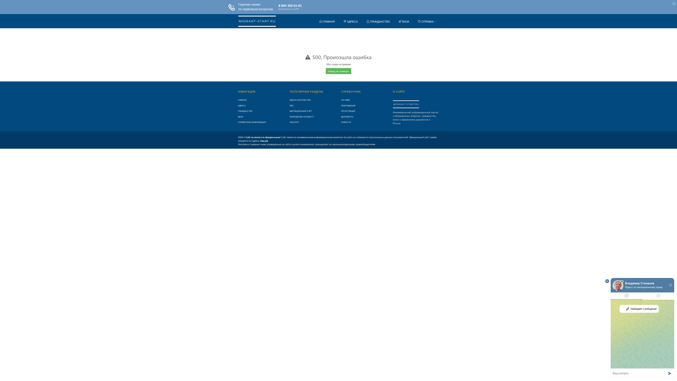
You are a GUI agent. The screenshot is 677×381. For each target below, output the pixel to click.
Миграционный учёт (301, 111)
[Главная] (257, 20)
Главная (242, 99)
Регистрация (348, 111)
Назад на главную (338, 71)
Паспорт (294, 122)
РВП (292, 105)
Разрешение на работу (302, 116)
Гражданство (245, 111)
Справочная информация (252, 122)
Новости (346, 122)
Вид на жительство (300, 99)
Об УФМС (345, 99)
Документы (347, 116)
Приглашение (348, 105)
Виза (240, 116)
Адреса (242, 105)
